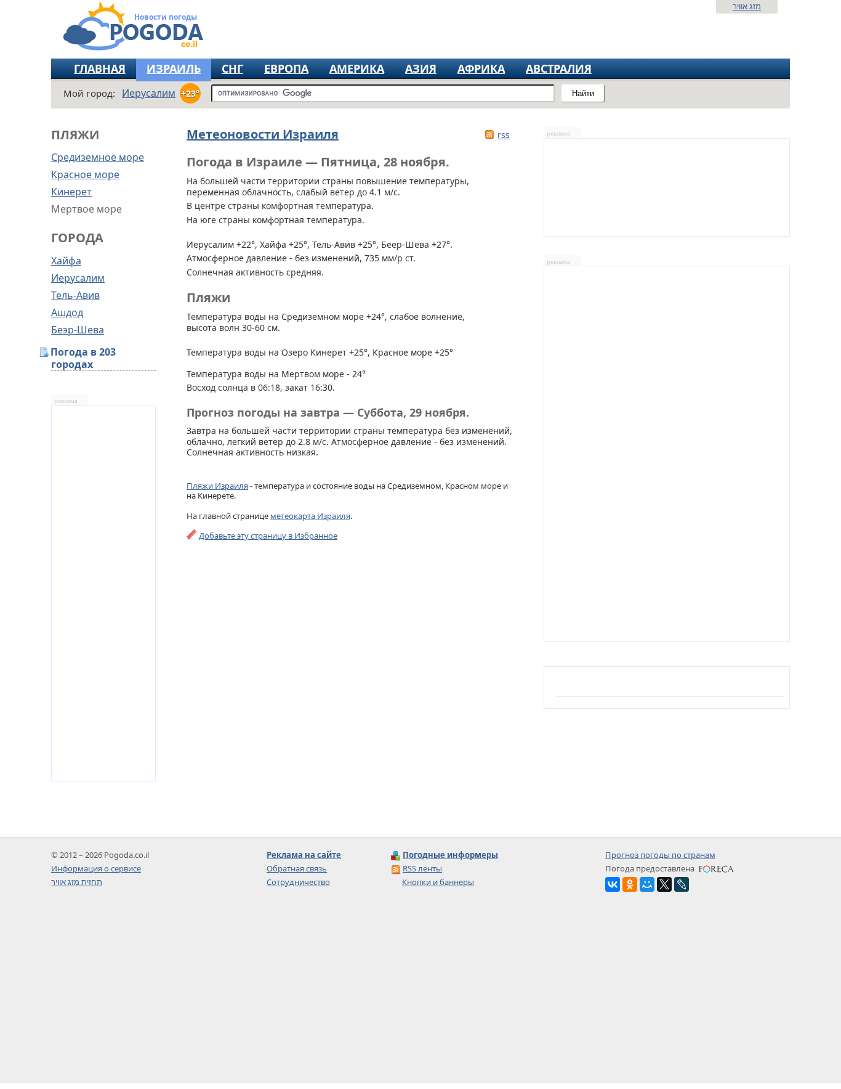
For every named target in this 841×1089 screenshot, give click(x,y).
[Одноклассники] (629, 884)
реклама (66, 401)
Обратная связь (297, 868)
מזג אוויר (747, 6)
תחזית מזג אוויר (76, 881)
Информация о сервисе (96, 868)
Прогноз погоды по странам (660, 854)
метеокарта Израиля (310, 515)
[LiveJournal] (681, 884)
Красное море (85, 174)
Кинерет (71, 191)
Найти (583, 93)
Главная (100, 68)
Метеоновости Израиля (263, 134)
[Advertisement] (420, 996)
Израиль (174, 68)
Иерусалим (78, 278)
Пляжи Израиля (217, 485)
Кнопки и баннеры (438, 881)
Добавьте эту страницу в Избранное (268, 535)
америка (356, 68)
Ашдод (67, 312)
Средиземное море (97, 157)
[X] (664, 884)
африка (481, 68)
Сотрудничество (298, 881)
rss (503, 135)
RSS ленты (422, 868)
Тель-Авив (75, 295)
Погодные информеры (450, 854)
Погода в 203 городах (83, 358)
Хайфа (66, 261)
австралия (559, 68)
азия (421, 68)
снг (232, 68)
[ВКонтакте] (612, 884)
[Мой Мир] (647, 884)
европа (286, 68)
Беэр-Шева (77, 330)
